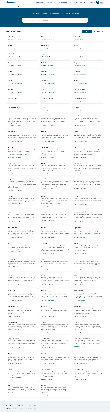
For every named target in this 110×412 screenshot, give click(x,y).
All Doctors (36, 405)
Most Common (87, 31)
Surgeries (57, 2)
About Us (18, 405)
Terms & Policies (10, 405)
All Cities (30, 405)
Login (101, 2)
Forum (84, 2)
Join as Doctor (91, 2)
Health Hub (79, 2)
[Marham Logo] (11, 3)
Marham (8, 6)
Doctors (24, 405)
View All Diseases (98, 31)
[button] (97, 2)
